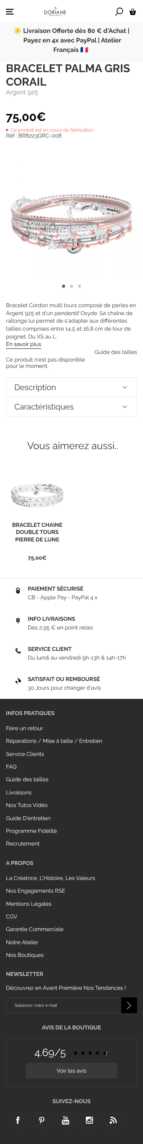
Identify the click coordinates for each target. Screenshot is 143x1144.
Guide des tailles (27, 780)
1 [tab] (64, 286)
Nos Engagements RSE (35, 891)
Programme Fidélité (31, 831)
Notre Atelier (22, 942)
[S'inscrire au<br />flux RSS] (113, 1120)
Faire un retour (24, 728)
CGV (11, 917)
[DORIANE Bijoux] (55, 11)
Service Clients (25, 754)
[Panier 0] (133, 12)
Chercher (119, 11)
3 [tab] (79, 286)
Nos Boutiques (25, 955)
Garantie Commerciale (35, 929)
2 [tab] (71, 286)
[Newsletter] (129, 1005)
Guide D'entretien (28, 818)
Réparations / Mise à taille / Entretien (54, 741)
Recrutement (23, 844)
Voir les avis (71, 1071)
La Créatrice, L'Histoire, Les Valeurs (50, 878)
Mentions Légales (28, 904)
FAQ (11, 767)
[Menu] (10, 12)
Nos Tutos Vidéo (27, 805)
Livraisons (18, 793)
